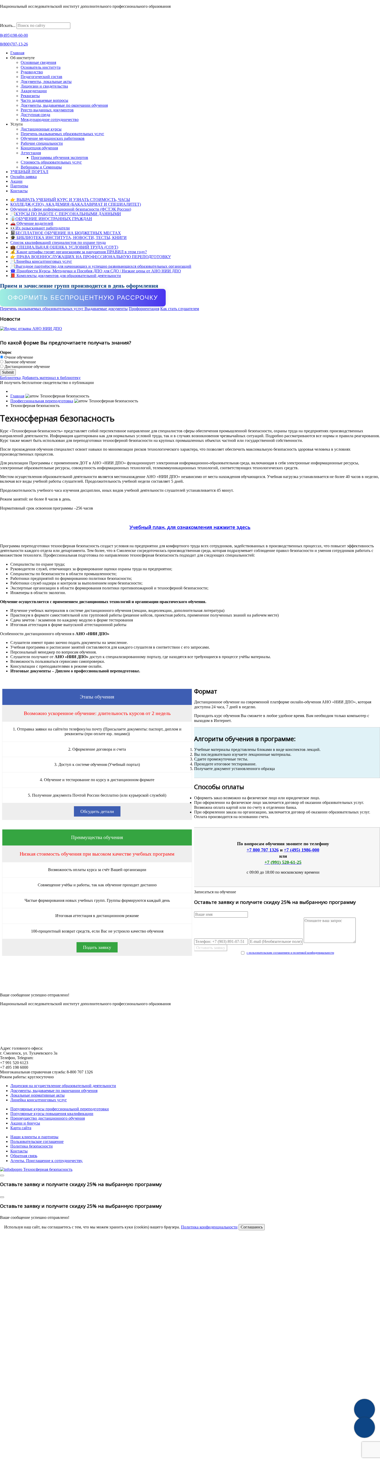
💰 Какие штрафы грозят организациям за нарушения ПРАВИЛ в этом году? (78, 252)
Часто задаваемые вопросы (44, 100)
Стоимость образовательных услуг (51, 162)
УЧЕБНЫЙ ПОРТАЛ (29, 172)
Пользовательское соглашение (37, 1141)
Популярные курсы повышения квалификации (51, 1113)
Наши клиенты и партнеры (34, 1137)
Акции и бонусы (25, 1123)
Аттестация (31, 153)
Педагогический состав (41, 76)
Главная (17, 53)
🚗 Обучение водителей (31, 223)
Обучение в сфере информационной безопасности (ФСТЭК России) (70, 209)
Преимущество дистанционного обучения (47, 1118)
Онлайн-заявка (23, 176)
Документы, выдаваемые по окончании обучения (64, 105)
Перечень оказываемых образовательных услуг (62, 134)
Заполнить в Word (190, 984)
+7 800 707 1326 (263, 849)
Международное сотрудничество (50, 119)
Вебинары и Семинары (41, 167)
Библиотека (10, 377)
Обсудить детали (97, 811)
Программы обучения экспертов (59, 157)
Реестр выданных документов (47, 110)
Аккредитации (34, 91)
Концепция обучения (39, 148)
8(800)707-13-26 (14, 44)
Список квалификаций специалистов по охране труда (58, 242)
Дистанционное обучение (26, 366)
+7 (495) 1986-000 (301, 849)
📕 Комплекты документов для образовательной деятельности (65, 275)
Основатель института (40, 67)
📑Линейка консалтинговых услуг (41, 261)
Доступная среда (35, 114)
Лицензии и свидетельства (44, 86)
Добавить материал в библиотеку (51, 377)
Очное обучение (18, 357)
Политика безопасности (31, 1146)
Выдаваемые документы (106, 308)
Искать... (8, 25)
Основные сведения (38, 62)
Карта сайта (20, 1128)
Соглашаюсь (252, 1227)
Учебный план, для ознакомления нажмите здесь (190, 527)
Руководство (32, 72)
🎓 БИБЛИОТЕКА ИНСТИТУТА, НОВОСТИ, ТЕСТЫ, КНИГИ (68, 237)
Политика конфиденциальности (209, 1227)
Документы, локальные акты (46, 81)
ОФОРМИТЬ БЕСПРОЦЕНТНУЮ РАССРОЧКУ (83, 297)
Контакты (19, 191)
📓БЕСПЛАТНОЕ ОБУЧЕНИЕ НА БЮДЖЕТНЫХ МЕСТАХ (65, 233)
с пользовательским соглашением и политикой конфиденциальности (290, 953)
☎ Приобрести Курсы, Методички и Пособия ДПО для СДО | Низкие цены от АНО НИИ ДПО (95, 271)
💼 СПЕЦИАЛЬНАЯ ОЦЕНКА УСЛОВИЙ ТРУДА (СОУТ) (64, 247)
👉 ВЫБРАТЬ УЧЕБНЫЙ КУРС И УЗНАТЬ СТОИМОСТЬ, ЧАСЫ (70, 199)
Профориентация (144, 308)
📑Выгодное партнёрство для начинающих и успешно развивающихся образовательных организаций (100, 266)
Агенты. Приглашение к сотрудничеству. (46, 1160)
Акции (16, 181)
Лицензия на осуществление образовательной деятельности (63, 1085)
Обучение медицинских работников (53, 138)
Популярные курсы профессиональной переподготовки (59, 1109)
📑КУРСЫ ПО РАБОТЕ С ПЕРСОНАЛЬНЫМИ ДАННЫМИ (65, 214)
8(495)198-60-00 (14, 35)
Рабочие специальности (42, 143)
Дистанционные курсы (41, 129)
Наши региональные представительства (35, 20)
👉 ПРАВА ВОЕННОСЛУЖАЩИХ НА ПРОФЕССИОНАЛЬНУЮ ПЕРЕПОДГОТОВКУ (90, 257)
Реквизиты (30, 96)
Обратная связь (23, 1156)
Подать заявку (97, 947)
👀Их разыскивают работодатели (40, 228)
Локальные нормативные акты (37, 1095)
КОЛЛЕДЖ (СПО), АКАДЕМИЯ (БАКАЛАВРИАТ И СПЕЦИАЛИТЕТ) (75, 204)
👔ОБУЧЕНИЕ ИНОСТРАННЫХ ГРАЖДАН (51, 219)
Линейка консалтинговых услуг (38, 1100)
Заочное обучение (19, 362)
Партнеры (19, 186)
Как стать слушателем (179, 308)
